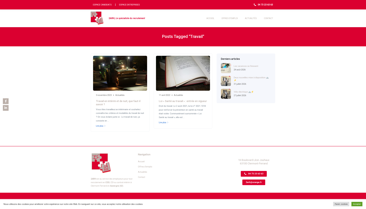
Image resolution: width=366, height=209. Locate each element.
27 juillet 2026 (240, 95)
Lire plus (99, 126)
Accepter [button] (357, 204)
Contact (268, 18)
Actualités (251, 18)
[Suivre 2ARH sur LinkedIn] (6, 108)
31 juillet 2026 (240, 84)
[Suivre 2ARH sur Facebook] (6, 101)
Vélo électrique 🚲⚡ (244, 92)
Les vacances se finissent (246, 66)
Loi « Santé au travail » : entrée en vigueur (183, 101)
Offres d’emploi (229, 18)
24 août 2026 (240, 70)
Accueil (210, 18)
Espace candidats (102, 5)
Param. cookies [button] (341, 204)
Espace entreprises (129, 5)
